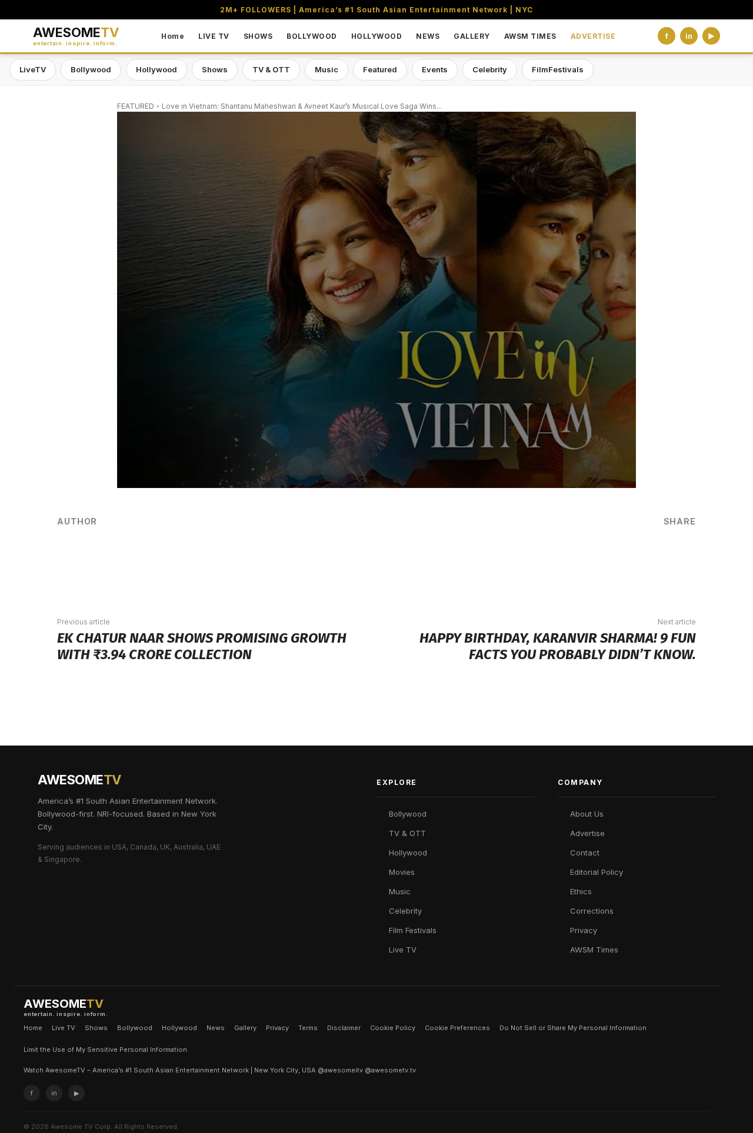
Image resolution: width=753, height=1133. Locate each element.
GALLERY (472, 36)
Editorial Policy (596, 872)
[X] (571, 561)
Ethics (581, 891)
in (688, 36)
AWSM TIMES (530, 36)
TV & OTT (271, 69)
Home (172, 36)
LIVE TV (213, 36)
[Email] (641, 561)
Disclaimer (344, 1028)
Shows (215, 69)
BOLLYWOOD (311, 36)
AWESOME (76, 36)
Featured (380, 69)
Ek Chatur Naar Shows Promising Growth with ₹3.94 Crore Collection (201, 646)
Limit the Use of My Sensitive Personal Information (105, 1049)
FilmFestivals (558, 69)
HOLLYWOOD (376, 36)
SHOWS (258, 36)
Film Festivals (413, 930)
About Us (587, 813)
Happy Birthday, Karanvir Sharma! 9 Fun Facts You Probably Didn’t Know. (557, 646)
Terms (308, 1028)
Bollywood (91, 69)
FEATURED (135, 106)
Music (326, 69)
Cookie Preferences (457, 1028)
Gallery (245, 1028)
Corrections (592, 910)
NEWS (427, 36)
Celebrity (489, 69)
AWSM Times (594, 949)
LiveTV (32, 69)
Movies (402, 872)
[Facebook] (536, 561)
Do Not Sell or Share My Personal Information (573, 1028)
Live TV (403, 949)
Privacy (583, 930)
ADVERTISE (593, 36)
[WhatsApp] (606, 561)
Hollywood (156, 69)
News (215, 1028)
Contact (584, 852)
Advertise (587, 833)
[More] (677, 561)
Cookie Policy (392, 1028)
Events (435, 69)
